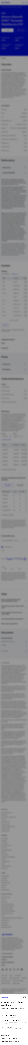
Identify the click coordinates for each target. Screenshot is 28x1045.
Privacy (9, 1038)
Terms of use (4, 1038)
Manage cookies (5, 1035)
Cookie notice (15, 1038)
